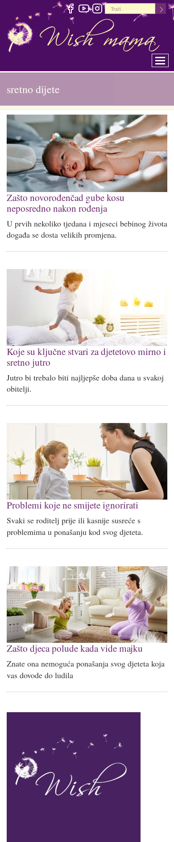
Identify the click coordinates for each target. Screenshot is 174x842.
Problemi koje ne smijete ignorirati (70, 501)
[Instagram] (97, 10)
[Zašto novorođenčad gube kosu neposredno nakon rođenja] (87, 153)
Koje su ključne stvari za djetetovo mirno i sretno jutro (83, 354)
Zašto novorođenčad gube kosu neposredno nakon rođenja (84, 202)
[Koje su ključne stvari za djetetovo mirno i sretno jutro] (87, 305)
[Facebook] (70, 10)
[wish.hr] (74, 772)
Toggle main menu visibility (166, 58)
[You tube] (83, 10)
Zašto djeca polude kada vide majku (72, 643)
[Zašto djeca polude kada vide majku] (87, 600)
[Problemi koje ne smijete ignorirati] (87, 457)
